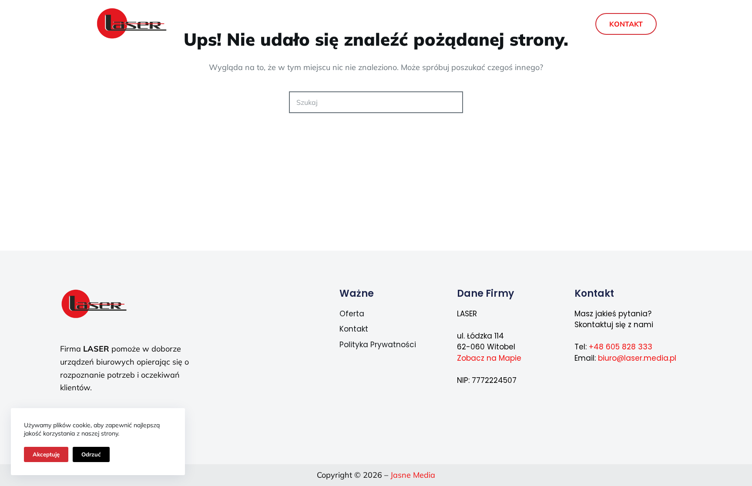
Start (251, 24)
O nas (501, 24)
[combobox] (366, 102)
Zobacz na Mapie (489, 358)
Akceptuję (46, 454)
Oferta (299, 24)
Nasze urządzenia (426, 24)
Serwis (358, 24)
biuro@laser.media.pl (637, 358)
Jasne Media (412, 475)
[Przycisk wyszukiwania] (452, 102)
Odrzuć (91, 454)
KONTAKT (626, 24)
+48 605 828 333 (620, 347)
